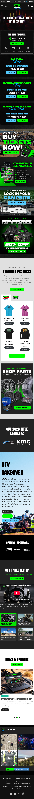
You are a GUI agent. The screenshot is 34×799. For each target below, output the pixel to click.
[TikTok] (23, 793)
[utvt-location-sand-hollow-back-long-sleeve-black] (25, 333)
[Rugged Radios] (14, 1)
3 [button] (17, 717)
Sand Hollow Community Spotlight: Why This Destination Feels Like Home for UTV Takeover (16, 701)
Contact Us (20, 788)
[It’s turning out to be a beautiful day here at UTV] (26, 758)
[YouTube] (15, 793)
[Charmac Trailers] (31, 1)
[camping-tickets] (17, 201)
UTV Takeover (16, 778)
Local (3, 696)
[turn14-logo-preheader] (25, 1)
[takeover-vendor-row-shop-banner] (17, 388)
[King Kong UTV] (3, 1)
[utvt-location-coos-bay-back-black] (9, 333)
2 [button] (16, 717)
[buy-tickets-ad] (17, 143)
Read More (5, 714)
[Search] (2, 7)
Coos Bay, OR (15, 783)
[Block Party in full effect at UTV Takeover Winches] (26, 742)
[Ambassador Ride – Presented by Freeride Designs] (9, 742)
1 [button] (14, 717)
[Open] (9, 443)
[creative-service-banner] (17, 172)
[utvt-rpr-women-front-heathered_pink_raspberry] (25, 311)
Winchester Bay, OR (25, 783)
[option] (17, 693)
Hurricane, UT (6, 786)
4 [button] (19, 717)
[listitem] (8, 619)
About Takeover (27, 786)
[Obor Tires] (9, 1)
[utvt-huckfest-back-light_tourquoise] (9, 311)
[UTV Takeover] (17, 6)
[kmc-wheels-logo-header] (19, 1)
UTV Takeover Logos (16, 786)
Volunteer (13, 788)
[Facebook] (11, 793)
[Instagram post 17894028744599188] (9, 758)
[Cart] (28, 6)
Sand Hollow (9, 696)
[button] (17, 43)
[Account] (6, 7)
